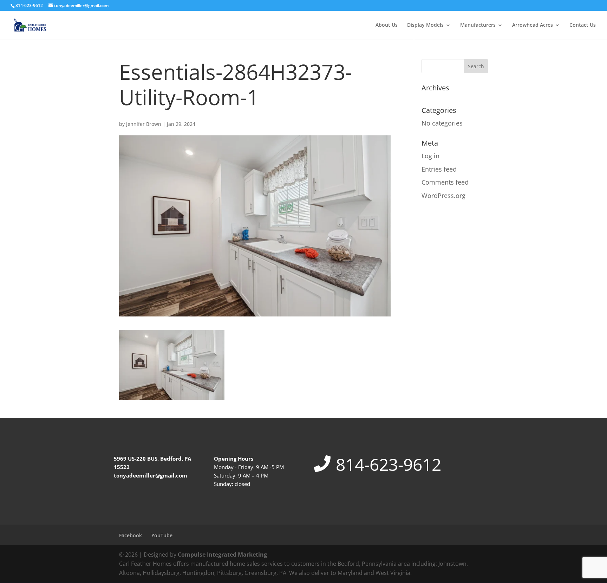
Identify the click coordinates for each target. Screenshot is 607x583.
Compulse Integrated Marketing (222, 554)
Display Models (425, 25)
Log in (430, 156)
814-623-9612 (388, 464)
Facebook (130, 535)
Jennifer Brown (143, 124)
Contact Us (582, 25)
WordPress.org (443, 195)
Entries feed (439, 169)
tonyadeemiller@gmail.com (150, 475)
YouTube (161, 535)
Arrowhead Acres (532, 25)
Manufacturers (478, 25)
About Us (387, 25)
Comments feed (445, 182)
